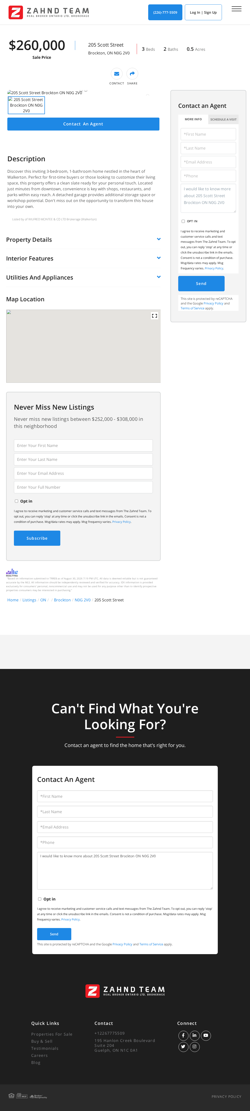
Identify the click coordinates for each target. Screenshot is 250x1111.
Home (13, 600)
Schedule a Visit (223, 119)
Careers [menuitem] (39, 1055)
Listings (29, 600)
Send (201, 283)
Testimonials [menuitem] (45, 1048)
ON (43, 600)
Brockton (62, 600)
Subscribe (37, 538)
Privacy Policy (121, 522)
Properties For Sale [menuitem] (52, 1034)
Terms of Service (192, 308)
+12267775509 (109, 1033)
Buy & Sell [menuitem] (41, 1041)
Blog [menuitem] (36, 1062)
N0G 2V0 (83, 600)
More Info (193, 119)
